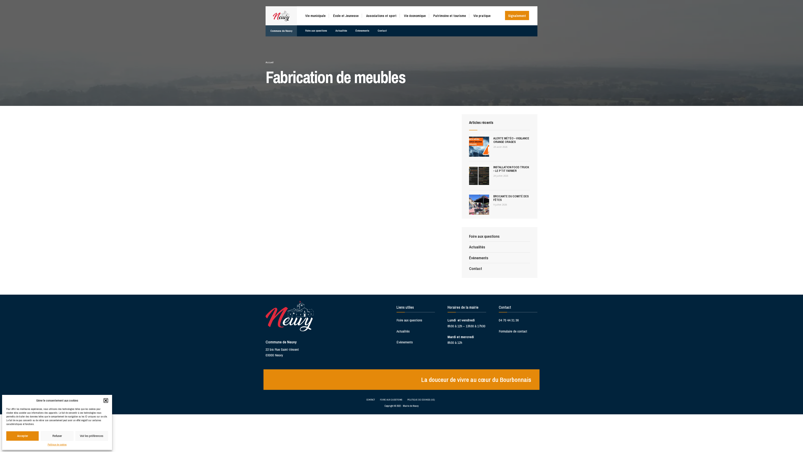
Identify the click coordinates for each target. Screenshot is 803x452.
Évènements (362, 30)
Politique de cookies (57, 444)
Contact (382, 30)
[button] (106, 400)
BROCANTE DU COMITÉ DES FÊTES (511, 198)
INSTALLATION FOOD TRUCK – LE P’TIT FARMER (511, 169)
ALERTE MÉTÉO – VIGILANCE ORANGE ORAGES (511, 140)
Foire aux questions (316, 30)
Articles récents (481, 122)
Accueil (270, 62)
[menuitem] (317, 15)
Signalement (517, 15)
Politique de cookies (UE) (421, 399)
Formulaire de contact (513, 331)
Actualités (341, 30)
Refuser (57, 436)
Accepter (22, 436)
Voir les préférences (91, 436)
